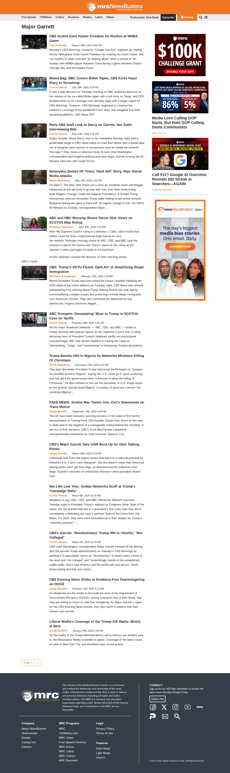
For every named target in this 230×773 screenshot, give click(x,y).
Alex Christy (159, 133)
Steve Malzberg (59, 180)
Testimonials (137, 17)
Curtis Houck (58, 45)
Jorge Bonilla (58, 411)
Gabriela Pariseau (162, 189)
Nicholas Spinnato (61, 227)
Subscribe (168, 17)
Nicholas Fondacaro (62, 276)
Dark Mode (152, 17)
